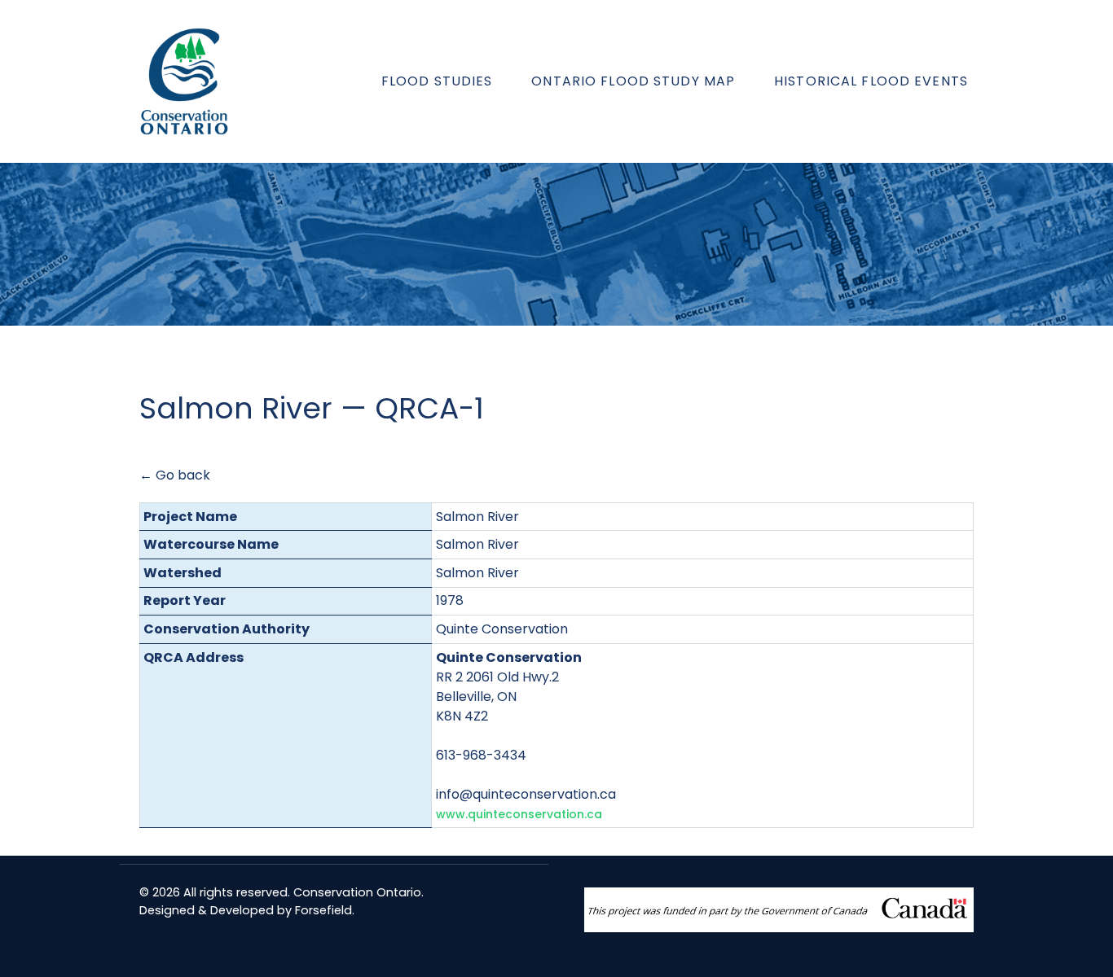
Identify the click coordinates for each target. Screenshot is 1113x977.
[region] (556, 244)
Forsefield (323, 910)
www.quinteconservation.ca (519, 814)
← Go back (174, 475)
